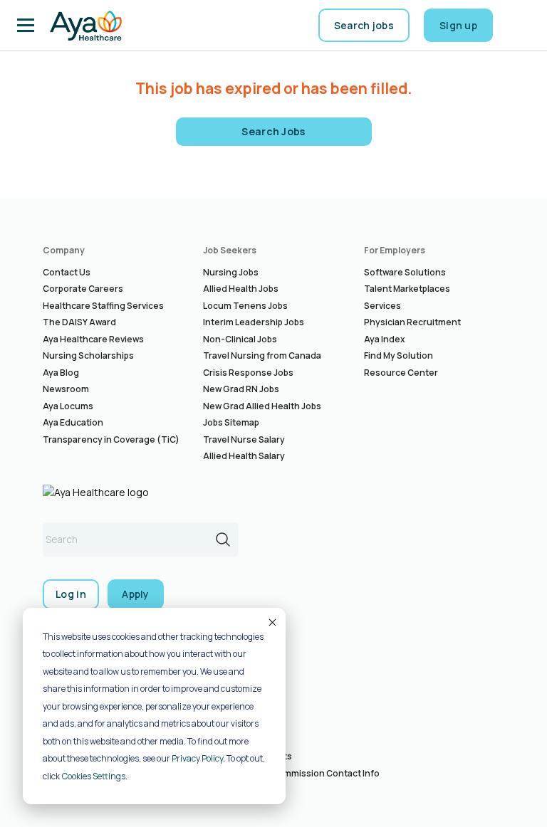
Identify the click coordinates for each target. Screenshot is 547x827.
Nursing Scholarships (88, 355)
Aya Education (73, 422)
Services (382, 306)
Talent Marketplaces (407, 289)
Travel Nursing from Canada (262, 355)
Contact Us (66, 272)
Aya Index (384, 339)
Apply (136, 594)
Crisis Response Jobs (248, 373)
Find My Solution (398, 355)
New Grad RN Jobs (241, 389)
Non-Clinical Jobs (240, 339)
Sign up (458, 25)
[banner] (85, 26)
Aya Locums (68, 406)
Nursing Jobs (231, 272)
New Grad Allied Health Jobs (262, 406)
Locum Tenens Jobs (245, 306)
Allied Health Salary (244, 456)
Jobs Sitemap (231, 422)
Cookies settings (93, 776)
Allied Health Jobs (240, 289)
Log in (71, 594)
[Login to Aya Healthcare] (518, 25)
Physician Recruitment (412, 322)
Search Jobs (273, 131)
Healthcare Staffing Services (103, 306)
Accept (271, 622)
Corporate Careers (83, 289)
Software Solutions (405, 272)
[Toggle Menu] (25, 25)
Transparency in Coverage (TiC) (111, 439)
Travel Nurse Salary (244, 439)
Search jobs (364, 25)
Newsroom (66, 389)
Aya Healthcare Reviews (93, 339)
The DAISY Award (79, 322)
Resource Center (401, 373)
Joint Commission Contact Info (314, 773)
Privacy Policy (197, 758)
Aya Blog (61, 373)
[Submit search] (222, 539)
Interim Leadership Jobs (253, 322)
